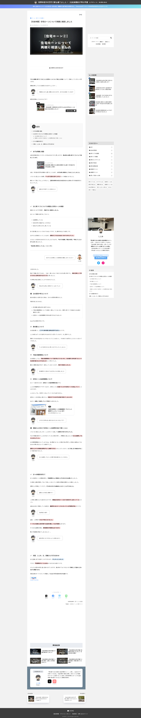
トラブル (100, 181)
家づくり (80, 604)
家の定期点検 (101, 166)
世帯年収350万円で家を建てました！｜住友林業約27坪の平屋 (63, 2)
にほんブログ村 (34, 580)
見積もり (101, 41)
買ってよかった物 (102, 187)
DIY (101, 147)
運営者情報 (56, 714)
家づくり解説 (101, 156)
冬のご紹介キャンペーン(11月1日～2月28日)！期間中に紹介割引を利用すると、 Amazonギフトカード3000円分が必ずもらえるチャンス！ (70, 6)
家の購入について (94, 281)
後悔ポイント (101, 169)
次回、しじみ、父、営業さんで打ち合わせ (43, 144)
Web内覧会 (98, 44)
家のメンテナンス (101, 160)
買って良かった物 (101, 175)
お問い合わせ (103, 2)
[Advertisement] (57, 60)
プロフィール (94, 2)
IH (110, 187)
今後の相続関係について (95, 284)
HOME (71, 711)
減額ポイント (101, 172)
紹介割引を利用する (101, 257)
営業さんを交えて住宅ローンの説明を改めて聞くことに (48, 138)
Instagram (54, 683)
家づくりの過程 (79, 601)
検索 (111, 38)
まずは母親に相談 (37, 131)
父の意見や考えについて (41, 136)
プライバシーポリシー (65, 714)
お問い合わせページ (83, 714)
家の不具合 (101, 163)
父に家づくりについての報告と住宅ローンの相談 (45, 134)
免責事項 (74, 714)
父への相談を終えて (38, 141)
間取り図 (100, 184)
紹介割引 (104, 44)
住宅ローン (73, 604)
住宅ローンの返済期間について (97, 286)
